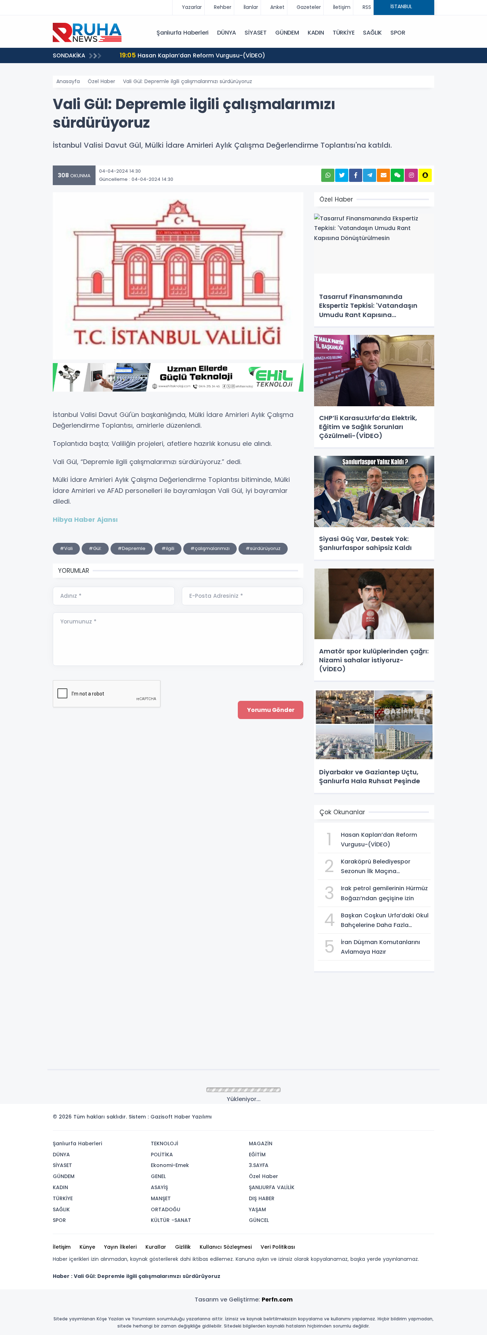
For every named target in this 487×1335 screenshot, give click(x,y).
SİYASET (256, 33)
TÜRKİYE (344, 33)
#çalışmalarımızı (210, 548)
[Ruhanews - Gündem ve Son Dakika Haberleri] (88, 32)
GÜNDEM (287, 33)
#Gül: (95, 548)
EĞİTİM (257, 1154)
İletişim (62, 1246)
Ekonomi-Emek (170, 1165)
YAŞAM (257, 1209)
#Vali (66, 548)
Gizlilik (183, 1246)
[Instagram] (405, 1119)
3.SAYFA (258, 1165)
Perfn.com (277, 1299)
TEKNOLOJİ (164, 1143)
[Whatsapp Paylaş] (327, 175)
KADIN (316, 33)
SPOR (397, 33)
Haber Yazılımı (193, 1116)
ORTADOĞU (165, 1209)
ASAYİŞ (159, 1187)
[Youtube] (416, 1119)
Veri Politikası (278, 1246)
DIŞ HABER (262, 1198)
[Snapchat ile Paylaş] (425, 175)
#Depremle (131, 548)
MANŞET (161, 1198)
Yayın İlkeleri (120, 1246)
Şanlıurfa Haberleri (183, 33)
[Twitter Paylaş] (341, 175)
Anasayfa (68, 81)
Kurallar (155, 1246)
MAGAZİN (260, 1143)
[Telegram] (426, 1119)
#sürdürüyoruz (263, 548)
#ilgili (168, 548)
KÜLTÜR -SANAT (171, 1220)
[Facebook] (394, 1119)
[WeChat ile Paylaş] (397, 175)
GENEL (158, 1176)
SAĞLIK (372, 33)
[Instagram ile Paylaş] (411, 175)
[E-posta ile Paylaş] (383, 175)
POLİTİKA (162, 1154)
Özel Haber (101, 81)
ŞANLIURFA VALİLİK (271, 1187)
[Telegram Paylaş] (369, 175)
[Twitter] (383, 1119)
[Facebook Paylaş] (355, 175)
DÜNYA (226, 33)
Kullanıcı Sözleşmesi (226, 1246)
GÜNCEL (259, 1220)
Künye (87, 1246)
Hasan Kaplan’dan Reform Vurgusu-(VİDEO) (192, 55)
